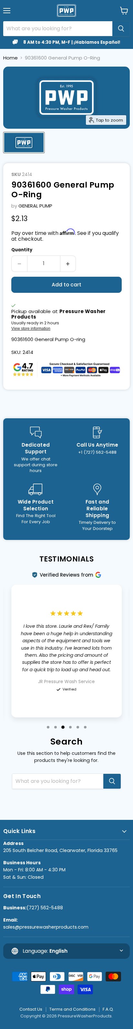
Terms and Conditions (72, 1009)
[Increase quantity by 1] (68, 263)
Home (10, 57)
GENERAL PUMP (35, 205)
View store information (30, 328)
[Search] (121, 28)
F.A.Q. (108, 1009)
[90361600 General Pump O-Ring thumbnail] (24, 142)
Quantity (21, 249)
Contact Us (30, 1009)
